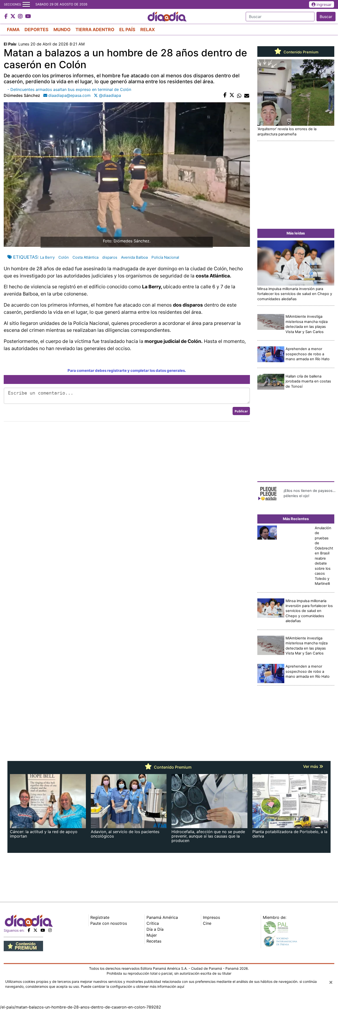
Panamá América (162, 917)
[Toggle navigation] (26, 4)
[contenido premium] (23, 945)
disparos (109, 257)
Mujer (151, 935)
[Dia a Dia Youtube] (28, 16)
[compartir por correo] (246, 95)
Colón (63, 257)
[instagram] (50, 930)
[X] (35, 930)
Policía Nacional (165, 257)
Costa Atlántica (85, 257)
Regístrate (99, 917)
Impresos (211, 917)
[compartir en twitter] (232, 95)
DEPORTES (36, 29)
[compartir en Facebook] (225, 95)
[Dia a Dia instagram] (21, 16)
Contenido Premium (300, 52)
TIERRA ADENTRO (94, 29)
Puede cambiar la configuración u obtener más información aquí (132, 986)
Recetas (153, 941)
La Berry (47, 257)
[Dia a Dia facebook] (6, 16)
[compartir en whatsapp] (239, 95)
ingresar (324, 4)
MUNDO (62, 29)
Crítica (152, 923)
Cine (207, 923)
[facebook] (29, 930)
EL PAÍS (127, 29)
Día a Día (155, 929)
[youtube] (43, 930)
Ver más (311, 766)
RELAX (147, 29)
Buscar (326, 16)
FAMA (13, 29)
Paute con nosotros (108, 923)
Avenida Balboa (134, 257)
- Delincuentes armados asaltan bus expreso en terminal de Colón (69, 89)
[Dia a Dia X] (13, 16)
